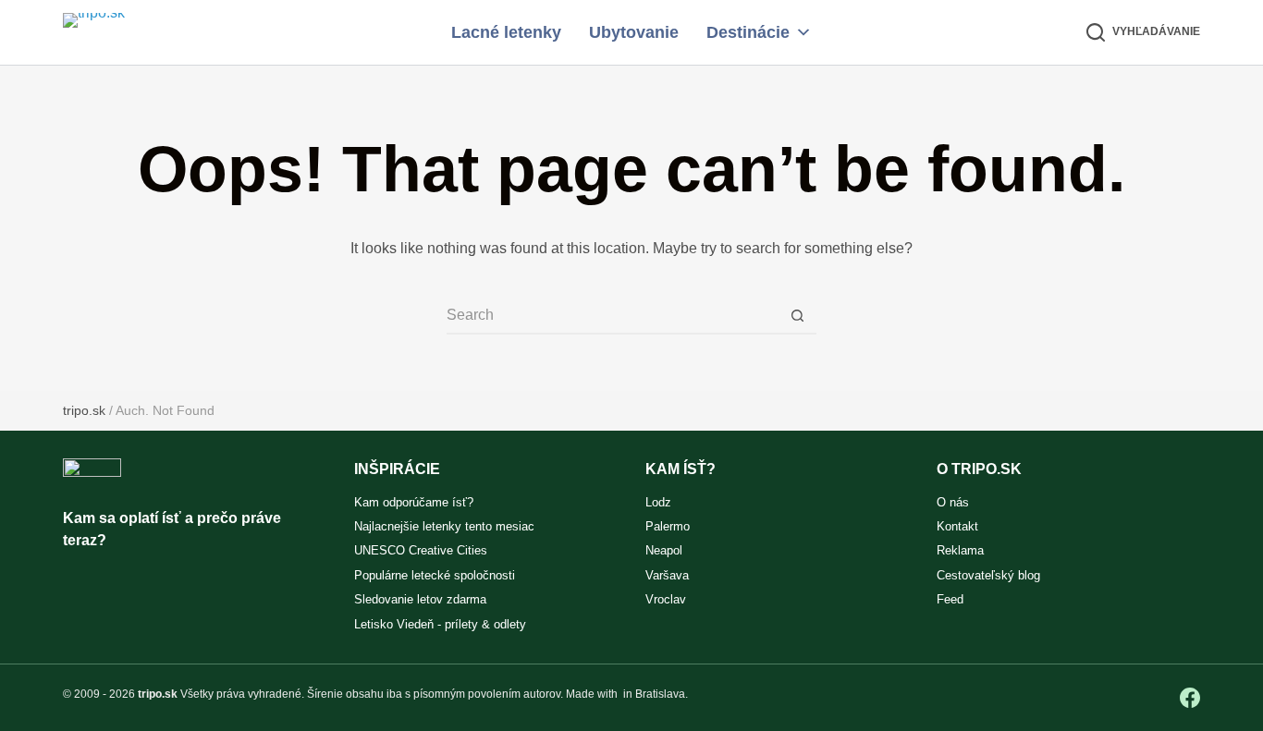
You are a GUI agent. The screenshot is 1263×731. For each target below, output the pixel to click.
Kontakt (957, 526)
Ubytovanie (634, 32)
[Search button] (797, 316)
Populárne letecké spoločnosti (434, 575)
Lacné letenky (506, 32)
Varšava (667, 575)
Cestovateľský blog (988, 575)
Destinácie (748, 32)
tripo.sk (84, 410)
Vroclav (665, 599)
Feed (950, 599)
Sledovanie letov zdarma (420, 599)
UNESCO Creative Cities (420, 550)
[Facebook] (1190, 698)
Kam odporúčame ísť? (413, 502)
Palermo (667, 526)
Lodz (658, 502)
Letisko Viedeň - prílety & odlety (440, 624)
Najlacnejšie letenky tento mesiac (444, 526)
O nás (953, 502)
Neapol (663, 550)
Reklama (960, 550)
